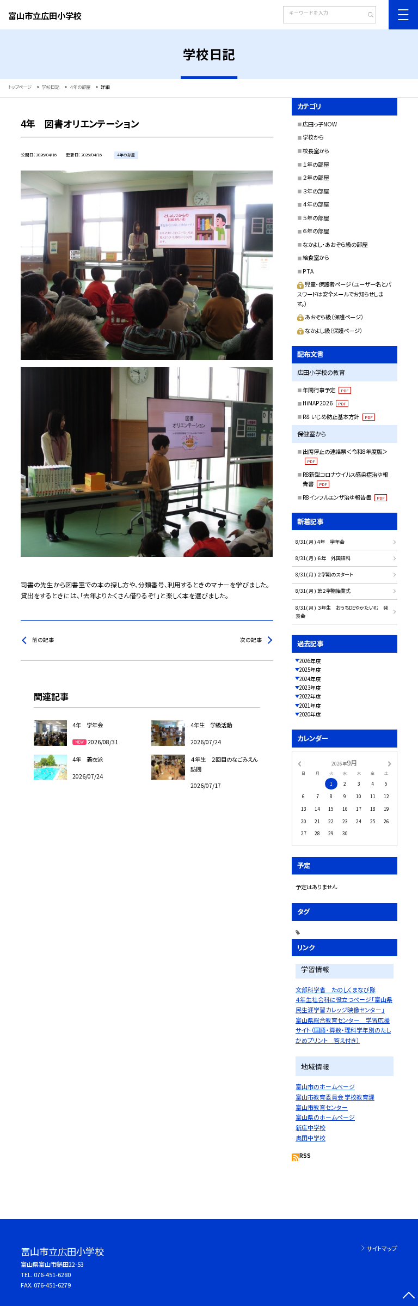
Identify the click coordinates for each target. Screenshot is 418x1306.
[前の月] (299, 763)
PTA (308, 271)
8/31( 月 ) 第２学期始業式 (323, 590)
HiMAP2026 (324, 403)
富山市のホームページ (325, 1086)
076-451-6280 (52, 1274)
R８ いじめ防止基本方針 (338, 416)
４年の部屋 (316, 204)
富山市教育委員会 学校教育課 (335, 1096)
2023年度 (310, 687)
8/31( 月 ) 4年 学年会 (320, 541)
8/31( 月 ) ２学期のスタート (324, 574)
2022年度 (310, 696)
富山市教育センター (322, 1107)
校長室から (316, 151)
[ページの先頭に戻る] (408, 1296)
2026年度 (310, 661)
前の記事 (43, 639)
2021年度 (310, 705)
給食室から (316, 257)
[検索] (366, 16)
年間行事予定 (326, 390)
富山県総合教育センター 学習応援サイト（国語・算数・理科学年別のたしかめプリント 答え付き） (343, 1030)
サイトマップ (381, 1248)
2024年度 (310, 679)
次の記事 (251, 639)
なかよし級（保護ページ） (333, 330)
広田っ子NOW (320, 124)
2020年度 (310, 714)
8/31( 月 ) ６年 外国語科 (323, 558)
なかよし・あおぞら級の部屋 (335, 244)
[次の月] (389, 763)
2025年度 (310, 669)
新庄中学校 (310, 1127)
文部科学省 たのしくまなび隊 (336, 989)
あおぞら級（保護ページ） (334, 317)
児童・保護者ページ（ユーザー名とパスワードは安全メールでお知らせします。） (344, 293)
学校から (313, 137)
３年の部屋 (316, 191)
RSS (305, 1155)
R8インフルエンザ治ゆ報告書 (344, 497)
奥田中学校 (310, 1137)
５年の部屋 (316, 218)
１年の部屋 (316, 164)
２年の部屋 (316, 177)
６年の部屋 (316, 231)
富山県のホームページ (325, 1117)
